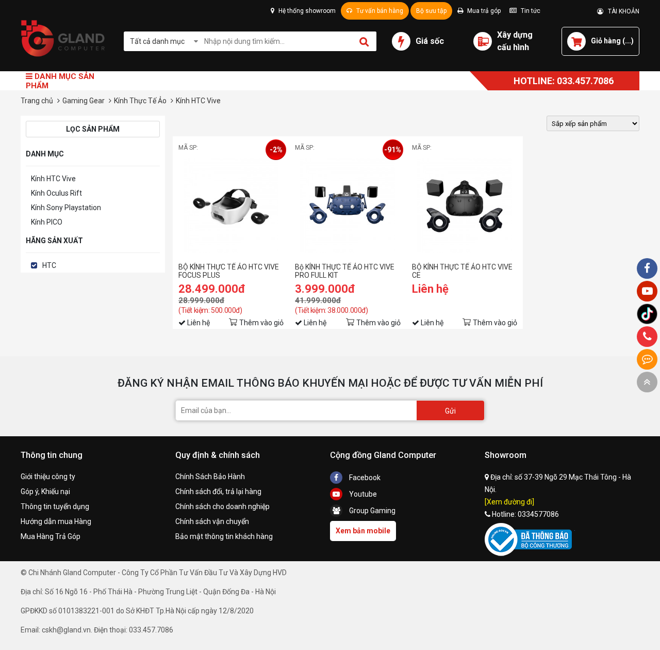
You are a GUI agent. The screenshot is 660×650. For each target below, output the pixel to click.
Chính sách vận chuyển (212, 521)
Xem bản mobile (363, 531)
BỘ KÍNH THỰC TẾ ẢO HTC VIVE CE (462, 271)
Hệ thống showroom (306, 10)
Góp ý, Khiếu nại (45, 491)
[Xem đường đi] (509, 502)
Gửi (450, 411)
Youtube (362, 494)
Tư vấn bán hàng (379, 10)
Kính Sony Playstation (66, 207)
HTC (49, 265)
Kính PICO (46, 222)
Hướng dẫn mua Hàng (56, 521)
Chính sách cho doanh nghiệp (222, 506)
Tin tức (529, 10)
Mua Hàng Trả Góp (50, 536)
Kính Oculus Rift (56, 193)
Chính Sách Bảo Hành (210, 476)
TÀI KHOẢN (621, 11)
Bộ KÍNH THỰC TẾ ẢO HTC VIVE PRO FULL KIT (344, 271)
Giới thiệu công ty (48, 476)
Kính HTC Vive (53, 179)
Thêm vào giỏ (261, 323)
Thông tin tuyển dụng (55, 506)
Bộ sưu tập (431, 10)
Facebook (364, 477)
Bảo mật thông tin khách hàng (224, 536)
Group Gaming (371, 510)
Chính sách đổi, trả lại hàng (218, 491)
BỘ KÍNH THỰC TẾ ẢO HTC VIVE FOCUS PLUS (228, 271)
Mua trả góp (483, 10)
